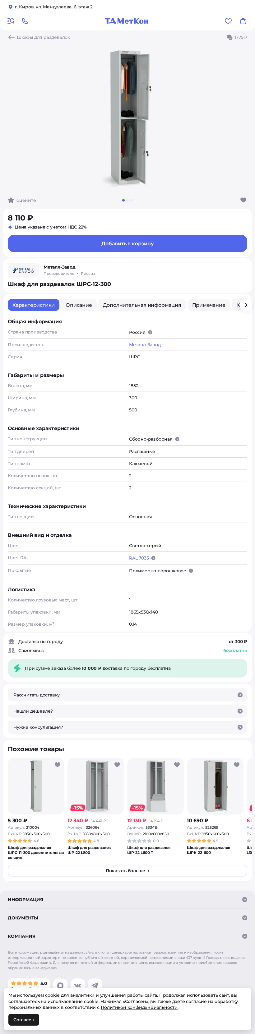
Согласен (23, 1020)
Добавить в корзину (127, 244)
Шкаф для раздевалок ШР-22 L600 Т (149, 850)
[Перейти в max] (60, 985)
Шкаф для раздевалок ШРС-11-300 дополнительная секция (36, 852)
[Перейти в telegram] (95, 985)
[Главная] (126, 21)
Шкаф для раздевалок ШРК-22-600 (208, 850)
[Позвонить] (24, 21)
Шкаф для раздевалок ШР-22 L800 (89, 850)
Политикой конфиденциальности (139, 1007)
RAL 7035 (139, 558)
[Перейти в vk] (78, 985)
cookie (52, 995)
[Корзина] (243, 21)
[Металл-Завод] (23, 270)
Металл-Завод (145, 344)
